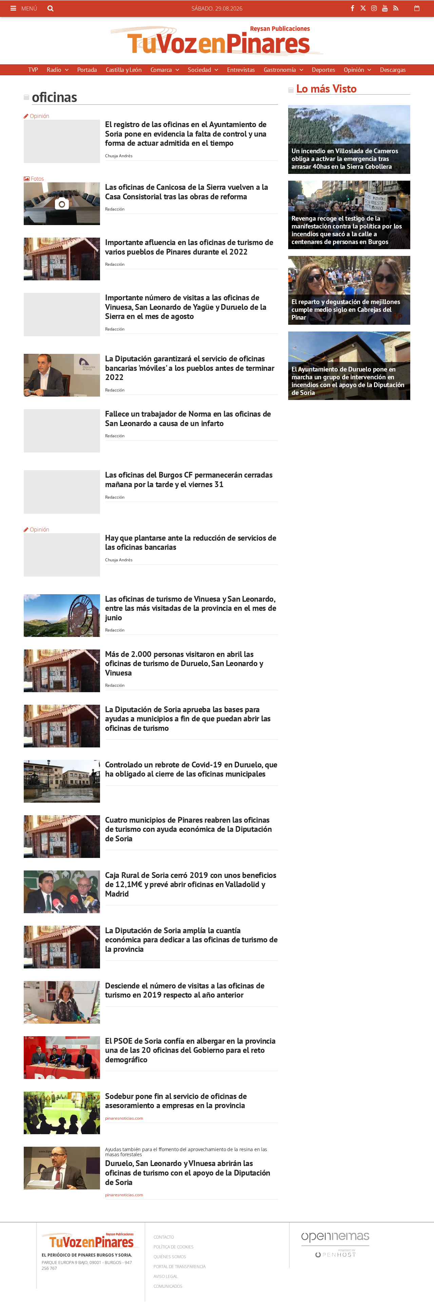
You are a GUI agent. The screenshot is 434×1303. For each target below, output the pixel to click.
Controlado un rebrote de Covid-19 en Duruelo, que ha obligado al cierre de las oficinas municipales (191, 769)
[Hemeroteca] (416, 8)
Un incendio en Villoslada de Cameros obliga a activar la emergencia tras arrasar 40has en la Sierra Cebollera (345, 158)
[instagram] (374, 8)
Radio (55, 70)
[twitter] (363, 8)
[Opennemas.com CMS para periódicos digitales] (335, 1245)
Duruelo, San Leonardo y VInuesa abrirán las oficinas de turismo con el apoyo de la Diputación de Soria (187, 1172)
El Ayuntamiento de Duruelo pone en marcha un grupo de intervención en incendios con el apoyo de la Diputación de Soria (348, 381)
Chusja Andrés (119, 156)
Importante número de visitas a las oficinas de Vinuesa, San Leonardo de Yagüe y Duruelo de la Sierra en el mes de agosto (186, 306)
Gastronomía (281, 70)
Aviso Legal (166, 1276)
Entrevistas (241, 70)
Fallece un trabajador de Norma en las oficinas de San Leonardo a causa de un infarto (188, 418)
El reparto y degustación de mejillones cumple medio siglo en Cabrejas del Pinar (346, 309)
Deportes (323, 70)
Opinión (355, 70)
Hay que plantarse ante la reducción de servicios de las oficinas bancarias (190, 543)
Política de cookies (174, 1247)
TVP (33, 70)
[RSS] (395, 8)
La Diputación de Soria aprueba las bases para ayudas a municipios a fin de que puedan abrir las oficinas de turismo (188, 718)
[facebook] (352, 8)
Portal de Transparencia (179, 1266)
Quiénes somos (170, 1257)
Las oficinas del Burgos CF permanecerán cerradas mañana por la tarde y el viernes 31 (188, 479)
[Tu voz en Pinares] (217, 40)
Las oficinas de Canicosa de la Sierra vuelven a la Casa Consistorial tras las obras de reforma (186, 192)
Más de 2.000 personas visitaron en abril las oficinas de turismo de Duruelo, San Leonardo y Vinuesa (184, 663)
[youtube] (384, 8)
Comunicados (168, 1286)
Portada (87, 70)
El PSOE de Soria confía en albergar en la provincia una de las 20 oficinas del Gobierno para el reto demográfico (190, 1050)
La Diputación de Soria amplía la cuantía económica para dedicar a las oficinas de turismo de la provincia (191, 939)
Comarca (162, 70)
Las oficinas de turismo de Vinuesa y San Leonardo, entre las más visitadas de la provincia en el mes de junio (190, 608)
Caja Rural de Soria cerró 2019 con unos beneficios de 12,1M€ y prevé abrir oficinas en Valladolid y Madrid (190, 884)
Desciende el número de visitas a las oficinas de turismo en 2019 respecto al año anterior (184, 990)
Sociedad (200, 70)
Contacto (164, 1237)
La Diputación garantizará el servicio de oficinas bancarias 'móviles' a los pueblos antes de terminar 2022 (189, 367)
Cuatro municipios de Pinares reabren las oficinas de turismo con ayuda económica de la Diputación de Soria (188, 829)
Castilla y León (124, 70)
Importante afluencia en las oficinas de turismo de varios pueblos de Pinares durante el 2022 (189, 247)
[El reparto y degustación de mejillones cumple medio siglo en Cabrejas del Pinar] (349, 290)
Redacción (114, 209)
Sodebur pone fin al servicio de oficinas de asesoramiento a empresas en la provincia (176, 1101)
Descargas (393, 70)
